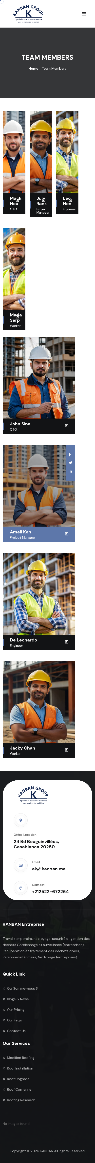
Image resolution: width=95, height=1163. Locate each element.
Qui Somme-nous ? (22, 988)
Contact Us (16, 1030)
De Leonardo (23, 640)
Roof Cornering (19, 1089)
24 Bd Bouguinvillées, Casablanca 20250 (36, 844)
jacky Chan (22, 748)
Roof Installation (20, 1068)
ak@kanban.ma (49, 869)
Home (33, 68)
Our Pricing (16, 1009)
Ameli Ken (20, 532)
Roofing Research (21, 1100)
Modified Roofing (20, 1057)
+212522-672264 (50, 891)
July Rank (41, 200)
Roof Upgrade (18, 1079)
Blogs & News (18, 999)
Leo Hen (67, 200)
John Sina (20, 424)
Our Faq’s (14, 1020)
